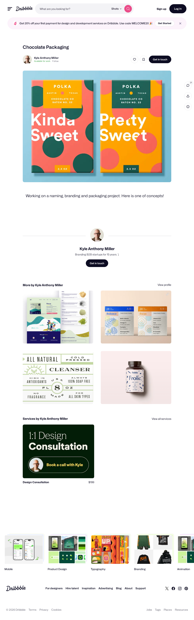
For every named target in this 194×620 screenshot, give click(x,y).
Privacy (43, 609)
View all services (161, 418)
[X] (167, 588)
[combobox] (72, 9)
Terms (32, 609)
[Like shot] (134, 59)
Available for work (42, 61)
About (128, 588)
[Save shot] (143, 59)
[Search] (128, 9)
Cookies (56, 609)
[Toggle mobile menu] (9, 9)
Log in (178, 8)
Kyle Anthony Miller (46, 57)
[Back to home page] (24, 8)
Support (140, 588)
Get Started (164, 23)
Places (168, 609)
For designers (54, 588)
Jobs (149, 609)
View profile (164, 284)
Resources (181, 609)
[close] (180, 23)
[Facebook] (173, 588)
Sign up (161, 8)
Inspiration (88, 588)
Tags (158, 609)
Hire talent (72, 588)
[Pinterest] (186, 588)
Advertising (106, 588)
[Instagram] (179, 588)
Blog (119, 588)
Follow (55, 61)
